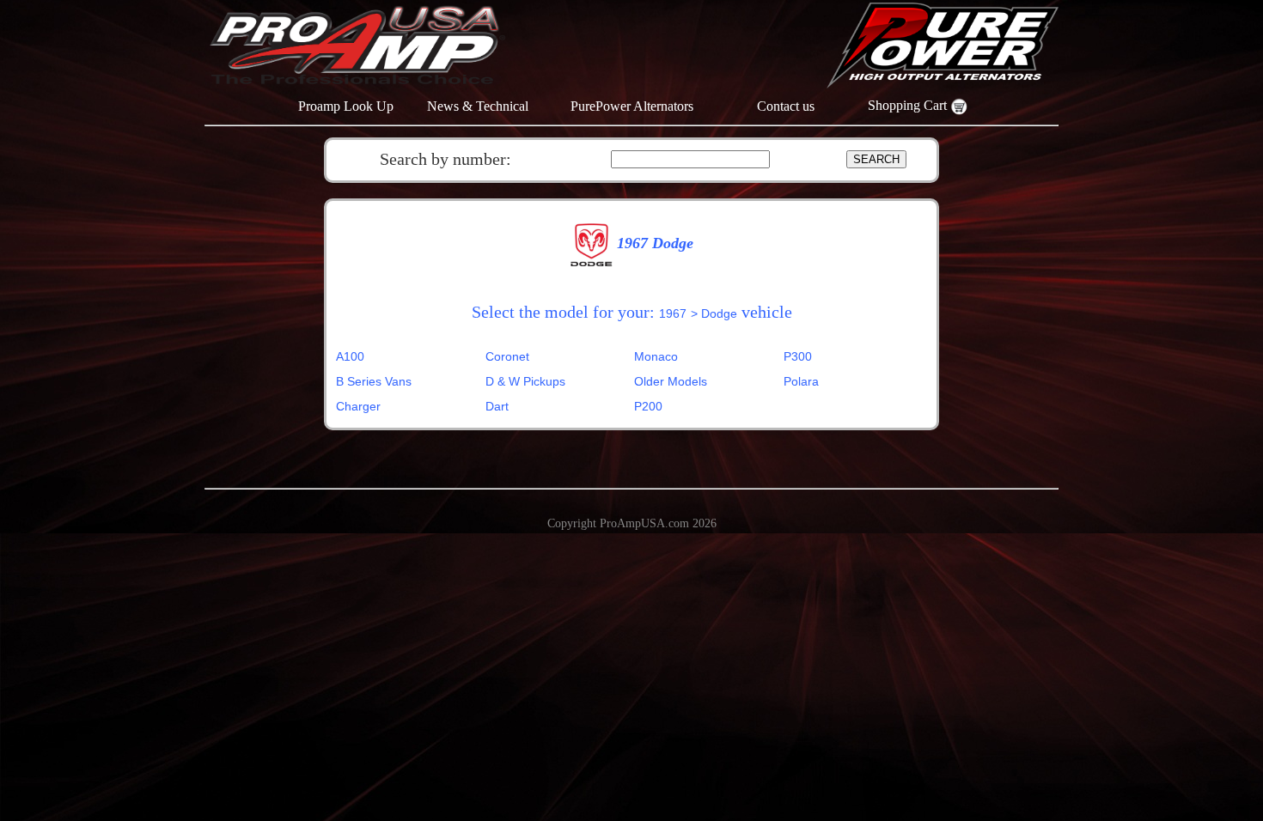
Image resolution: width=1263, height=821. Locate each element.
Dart (497, 406)
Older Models (670, 381)
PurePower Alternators (631, 106)
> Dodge (714, 313)
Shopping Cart (909, 105)
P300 (798, 356)
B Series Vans (374, 381)
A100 (350, 356)
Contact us (786, 106)
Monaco (656, 356)
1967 (672, 313)
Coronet (507, 356)
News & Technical (477, 106)
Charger (358, 406)
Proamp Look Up (346, 106)
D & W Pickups (525, 381)
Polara (801, 381)
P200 (648, 406)
